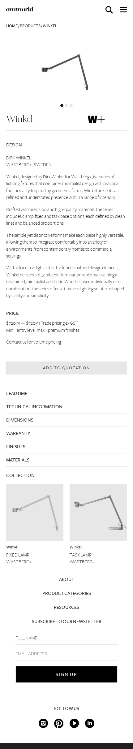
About (66, 579)
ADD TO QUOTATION (66, 368)
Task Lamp (81, 555)
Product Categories (66, 593)
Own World (19, 9)
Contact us (16, 342)
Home (12, 26)
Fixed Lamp (17, 555)
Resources (66, 607)
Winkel (12, 547)
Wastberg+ (19, 562)
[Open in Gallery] (66, 67)
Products (30, 26)
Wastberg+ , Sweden (29, 164)
